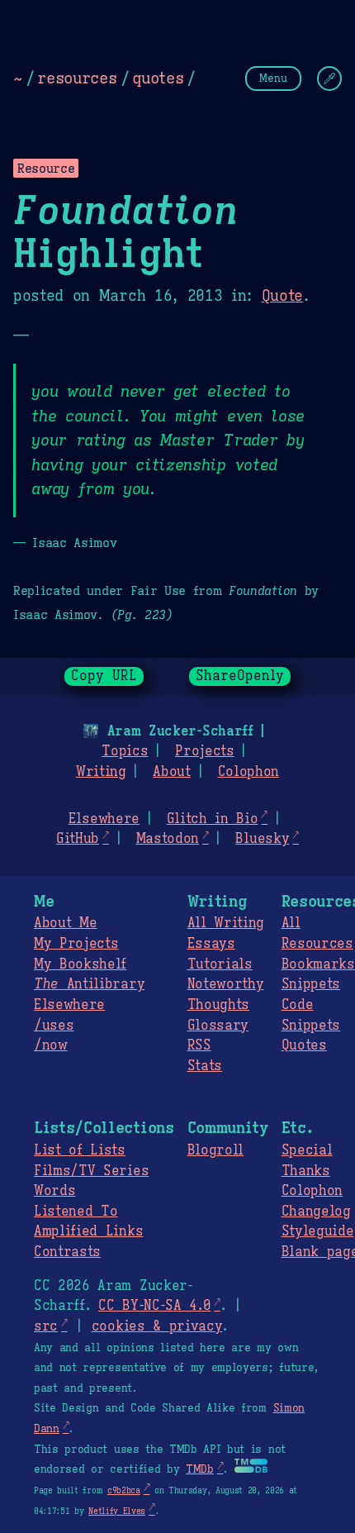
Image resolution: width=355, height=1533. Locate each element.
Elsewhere (104, 819)
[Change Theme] (329, 78)
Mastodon (167, 839)
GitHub (77, 839)
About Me (65, 923)
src (46, 1326)
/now (51, 1045)
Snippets (311, 984)
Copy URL (104, 676)
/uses (53, 1025)
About (171, 772)
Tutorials (220, 964)
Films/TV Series (91, 1171)
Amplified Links (88, 1231)
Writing (101, 772)
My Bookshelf (80, 964)
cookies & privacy (157, 1326)
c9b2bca (123, 1490)
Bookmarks (318, 964)
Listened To (75, 1211)
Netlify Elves (116, 1511)
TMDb (200, 1469)
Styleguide (318, 1231)
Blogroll (215, 1150)
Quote (282, 296)
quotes (157, 78)
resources (76, 78)
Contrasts (67, 1252)
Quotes (304, 1045)
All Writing (225, 923)
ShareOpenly (240, 676)
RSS (199, 1045)
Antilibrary (89, 984)
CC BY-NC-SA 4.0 (154, 1305)
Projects (204, 751)
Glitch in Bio (212, 819)
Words (54, 1191)
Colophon (248, 772)
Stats (204, 1066)
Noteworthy (225, 984)
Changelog (316, 1211)
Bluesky (262, 839)
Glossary (217, 1025)
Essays (211, 944)
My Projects (76, 944)
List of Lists (79, 1150)
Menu (273, 78)
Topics (125, 751)
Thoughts (218, 1005)
